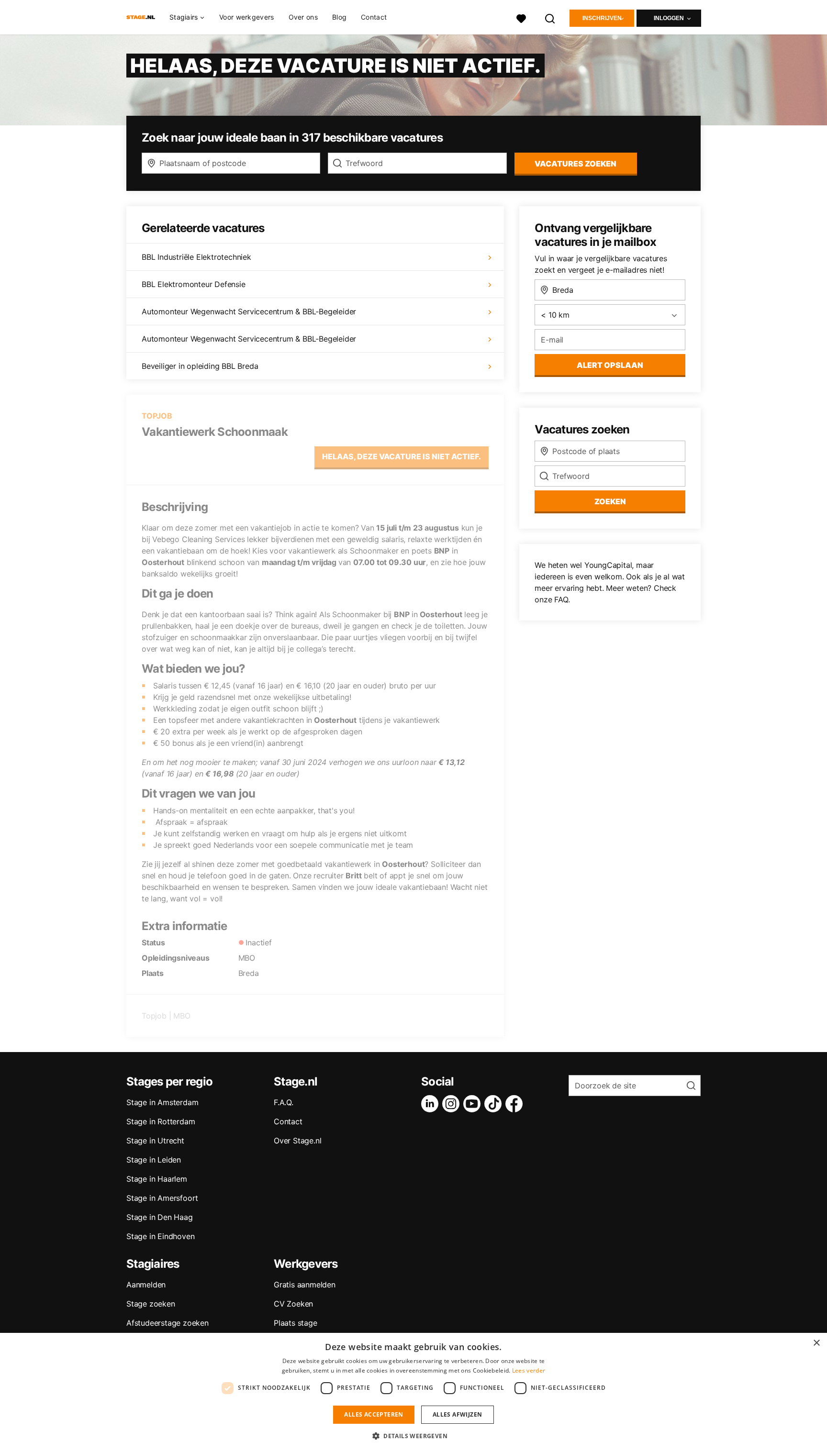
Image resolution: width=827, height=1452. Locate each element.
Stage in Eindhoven (160, 1236)
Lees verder (528, 1370)
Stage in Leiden (153, 1159)
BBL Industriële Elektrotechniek (196, 257)
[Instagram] (452, 1103)
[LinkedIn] (431, 1103)
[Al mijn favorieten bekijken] (521, 17)
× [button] (816, 1343)
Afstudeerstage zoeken (167, 1323)
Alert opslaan (610, 365)
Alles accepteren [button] (373, 1414)
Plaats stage (295, 1323)
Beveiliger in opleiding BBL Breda (200, 366)
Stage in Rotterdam (160, 1121)
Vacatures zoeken (575, 163)
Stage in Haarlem (156, 1179)
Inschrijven (602, 18)
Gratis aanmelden (304, 1284)
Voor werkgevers (246, 17)
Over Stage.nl (297, 1140)
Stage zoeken (150, 1303)
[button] (413, 1436)
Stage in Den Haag (159, 1217)
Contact (374, 17)
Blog (339, 17)
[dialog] (413, 1392)
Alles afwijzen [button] (457, 1414)
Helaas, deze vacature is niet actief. (401, 456)
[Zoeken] (550, 17)
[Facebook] (515, 1103)
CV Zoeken (293, 1303)
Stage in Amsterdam (162, 1102)
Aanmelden (146, 1284)
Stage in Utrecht (155, 1140)
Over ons (303, 17)
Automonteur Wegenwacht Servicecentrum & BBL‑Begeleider (249, 311)
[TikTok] (494, 1103)
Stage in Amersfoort (162, 1198)
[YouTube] (473, 1103)
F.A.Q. (283, 1102)
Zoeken (610, 501)
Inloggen (669, 18)
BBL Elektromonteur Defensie (194, 284)
